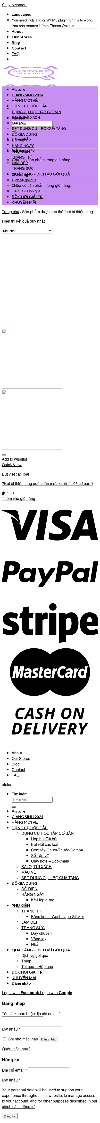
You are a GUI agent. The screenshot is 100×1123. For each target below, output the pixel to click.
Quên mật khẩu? (16, 1049)
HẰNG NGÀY (23, 145)
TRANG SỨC (23, 168)
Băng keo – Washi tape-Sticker (57, 916)
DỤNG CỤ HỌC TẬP (30, 106)
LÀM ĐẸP (20, 162)
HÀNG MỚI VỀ (25, 100)
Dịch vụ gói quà (24, 179)
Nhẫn (36, 944)
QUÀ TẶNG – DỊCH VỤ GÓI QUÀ (41, 174)
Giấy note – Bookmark (50, 861)
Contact (19, 48)
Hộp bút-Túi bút (44, 839)
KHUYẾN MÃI (24, 202)
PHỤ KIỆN (21, 151)
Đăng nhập (48, 1039)
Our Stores (22, 37)
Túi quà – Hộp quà (26, 190)
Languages (21, 14)
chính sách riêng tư (18, 1106)
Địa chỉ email (14, 1070)
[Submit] (14, 131)
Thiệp (16, 185)
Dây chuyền (41, 933)
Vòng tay (38, 938)
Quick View (12, 464)
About (17, 31)
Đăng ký (10, 1116)
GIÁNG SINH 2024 (27, 94)
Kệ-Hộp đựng (42, 900)
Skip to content (14, 4)
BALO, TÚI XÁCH (26, 117)
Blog (16, 42)
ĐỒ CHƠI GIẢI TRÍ (27, 196)
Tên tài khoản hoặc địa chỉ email (31, 1013)
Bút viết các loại (44, 844)
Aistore (18, 89)
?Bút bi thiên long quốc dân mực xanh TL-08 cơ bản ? (47, 483)
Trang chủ (10, 211)
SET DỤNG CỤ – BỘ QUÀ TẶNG (39, 128)
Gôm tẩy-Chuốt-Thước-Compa (57, 850)
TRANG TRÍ (22, 157)
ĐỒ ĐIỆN (19, 139)
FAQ (16, 53)
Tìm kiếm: (20, 794)
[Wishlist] (4, 455)
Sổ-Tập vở (40, 855)
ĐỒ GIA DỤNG (24, 134)
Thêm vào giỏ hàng (18, 498)
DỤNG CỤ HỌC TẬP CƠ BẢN (36, 111)
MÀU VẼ (19, 122)
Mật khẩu (11, 1029)
